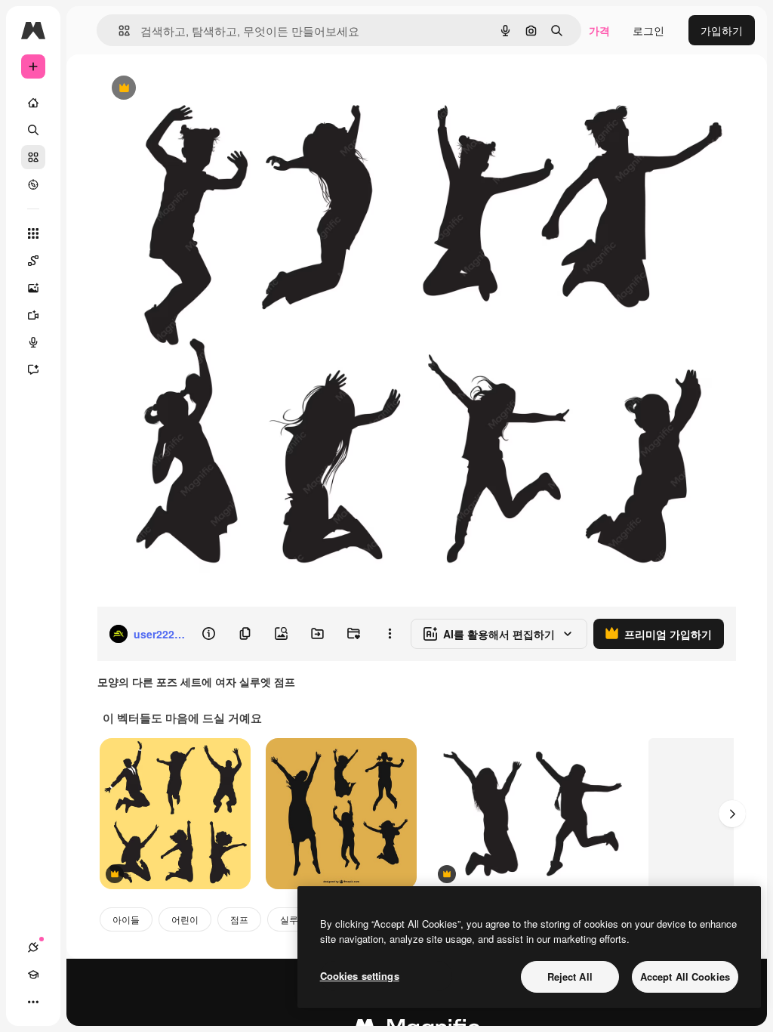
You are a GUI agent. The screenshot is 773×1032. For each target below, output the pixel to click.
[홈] (33, 103)
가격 (599, 30)
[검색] (33, 130)
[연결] (33, 947)
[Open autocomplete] (118, 30)
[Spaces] (33, 261)
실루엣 (293, 919)
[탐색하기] (33, 184)
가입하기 (722, 30)
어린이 (185, 919)
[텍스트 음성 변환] (33, 342)
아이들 (126, 919)
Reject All (570, 976)
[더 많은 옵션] (389, 634)
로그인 (648, 30)
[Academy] (33, 974)
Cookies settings (359, 976)
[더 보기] (33, 1002)
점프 (239, 919)
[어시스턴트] (33, 369)
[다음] (732, 813)
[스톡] (33, 157)
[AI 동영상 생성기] (33, 315)
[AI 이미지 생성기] (33, 288)
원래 (183, 89)
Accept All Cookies (685, 976)
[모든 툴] (33, 233)
